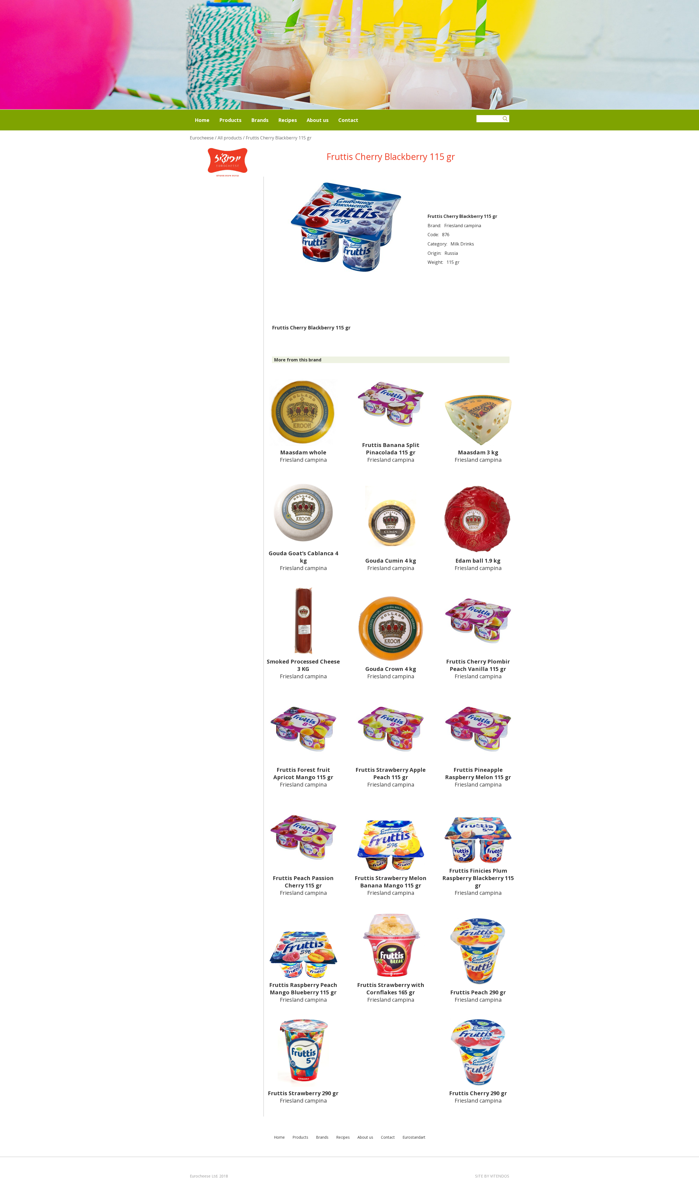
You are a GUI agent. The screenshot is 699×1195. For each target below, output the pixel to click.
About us (317, 120)
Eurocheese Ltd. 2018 (209, 1176)
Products (230, 120)
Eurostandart (413, 1137)
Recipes (287, 120)
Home (202, 120)
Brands (259, 120)
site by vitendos (492, 1176)
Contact (348, 120)
